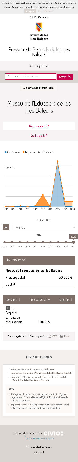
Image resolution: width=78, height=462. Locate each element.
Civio (53, 433)
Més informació (46, 11)
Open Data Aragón (39, 437)
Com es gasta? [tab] (39, 126)
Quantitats (44, 220)
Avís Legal (39, 452)
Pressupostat (38, 300)
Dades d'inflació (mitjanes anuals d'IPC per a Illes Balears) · (38, 378)
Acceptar (30, 11)
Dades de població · (41, 372)
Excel (66, 336)
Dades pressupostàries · (32, 368)
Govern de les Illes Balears (39, 31)
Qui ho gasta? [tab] (39, 135)
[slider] (73, 242)
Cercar (62, 76)
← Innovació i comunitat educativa (40, 87)
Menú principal (41, 66)
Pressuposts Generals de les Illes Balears (39, 52)
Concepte (11, 300)
